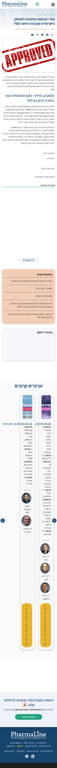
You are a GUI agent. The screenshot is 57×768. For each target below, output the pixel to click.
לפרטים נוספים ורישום (45, 625)
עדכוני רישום (29, 742)
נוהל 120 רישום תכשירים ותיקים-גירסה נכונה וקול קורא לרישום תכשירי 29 (30, 316)
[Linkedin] (32, 757)
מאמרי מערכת (42, 15)
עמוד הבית (51, 15)
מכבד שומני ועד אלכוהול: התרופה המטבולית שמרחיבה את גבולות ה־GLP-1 (23, 194)
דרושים (20, 746)
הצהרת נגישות (32, 751)
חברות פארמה (31, 746)
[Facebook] (26, 757)
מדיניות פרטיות (47, 751)
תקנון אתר (20, 751)
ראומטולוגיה (40, 176)
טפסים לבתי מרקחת (44, 295)
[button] (52, 34)
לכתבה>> (50, 158)
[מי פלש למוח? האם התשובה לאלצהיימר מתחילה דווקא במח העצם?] (48, 247)
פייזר (18, 133)
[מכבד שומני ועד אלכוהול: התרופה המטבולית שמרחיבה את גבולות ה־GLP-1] (48, 196)
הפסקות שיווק (16, 742)
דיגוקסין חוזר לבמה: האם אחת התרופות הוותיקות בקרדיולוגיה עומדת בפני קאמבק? (23, 227)
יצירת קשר (10, 746)
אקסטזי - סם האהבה (43, 288)
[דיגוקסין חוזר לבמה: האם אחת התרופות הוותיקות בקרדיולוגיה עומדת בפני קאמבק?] (48, 229)
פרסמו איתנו (9, 751)
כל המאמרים (41, 742)
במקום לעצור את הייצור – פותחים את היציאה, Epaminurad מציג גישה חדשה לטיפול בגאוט (23, 210)
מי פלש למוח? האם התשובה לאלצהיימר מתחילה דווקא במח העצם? (23, 244)
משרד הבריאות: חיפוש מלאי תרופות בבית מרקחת (32, 281)
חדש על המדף (45, 746)
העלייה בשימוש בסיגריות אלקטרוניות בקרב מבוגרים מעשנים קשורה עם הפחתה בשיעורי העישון (31, 305)
